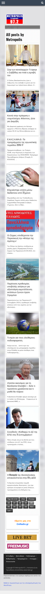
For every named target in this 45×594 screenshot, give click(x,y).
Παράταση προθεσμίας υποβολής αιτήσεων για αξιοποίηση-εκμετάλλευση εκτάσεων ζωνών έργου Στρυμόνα (19, 289)
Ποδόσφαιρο (30, 556)
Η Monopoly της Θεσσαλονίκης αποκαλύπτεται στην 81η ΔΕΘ (21, 476)
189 (26, 503)
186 (9, 503)
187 (14, 503)
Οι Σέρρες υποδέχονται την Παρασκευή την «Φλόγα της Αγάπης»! (20, 238)
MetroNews (20, 556)
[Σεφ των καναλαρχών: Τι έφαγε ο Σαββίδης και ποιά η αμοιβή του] (22, 66)
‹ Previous (31, 499)
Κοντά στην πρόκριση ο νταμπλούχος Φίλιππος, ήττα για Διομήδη (21, 118)
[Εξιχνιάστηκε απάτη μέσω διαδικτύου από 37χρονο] (22, 186)
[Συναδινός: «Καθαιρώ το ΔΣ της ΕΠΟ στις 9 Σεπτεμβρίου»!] (22, 428)
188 (20, 503)
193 (20, 507)
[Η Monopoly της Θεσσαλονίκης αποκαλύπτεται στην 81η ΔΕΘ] (22, 471)
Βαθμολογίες (10, 559)
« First (23, 499)
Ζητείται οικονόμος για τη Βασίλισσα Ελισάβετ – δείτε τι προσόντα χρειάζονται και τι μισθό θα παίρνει (21, 387)
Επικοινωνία (10, 561)
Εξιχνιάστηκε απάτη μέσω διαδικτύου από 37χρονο (19, 191)
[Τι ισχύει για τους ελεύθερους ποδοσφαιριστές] (22, 334)
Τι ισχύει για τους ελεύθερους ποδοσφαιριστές (21, 339)
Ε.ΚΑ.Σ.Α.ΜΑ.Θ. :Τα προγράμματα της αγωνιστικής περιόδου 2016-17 (22, 142)
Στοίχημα (33, 559)
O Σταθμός (10, 556)
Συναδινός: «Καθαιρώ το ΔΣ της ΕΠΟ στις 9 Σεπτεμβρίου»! (22, 433)
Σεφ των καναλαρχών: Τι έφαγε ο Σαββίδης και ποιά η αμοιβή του (22, 72)
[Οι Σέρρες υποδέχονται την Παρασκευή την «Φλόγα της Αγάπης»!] (22, 231)
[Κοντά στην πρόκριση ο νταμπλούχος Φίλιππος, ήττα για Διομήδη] (22, 112)
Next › (32, 507)
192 (14, 507)
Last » (9, 510)
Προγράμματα (22, 559)
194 (26, 507)
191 (9, 507)
